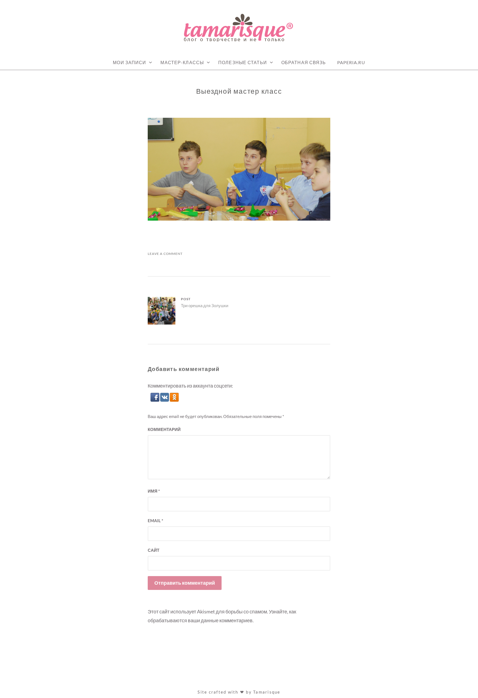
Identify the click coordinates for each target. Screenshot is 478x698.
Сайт (153, 550)
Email (155, 520)
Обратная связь (303, 62)
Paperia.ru (351, 62)
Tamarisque (266, 691)
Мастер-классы (182, 62)
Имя (154, 490)
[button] (155, 400)
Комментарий (164, 429)
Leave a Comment (165, 254)
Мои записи (129, 62)
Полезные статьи (242, 62)
